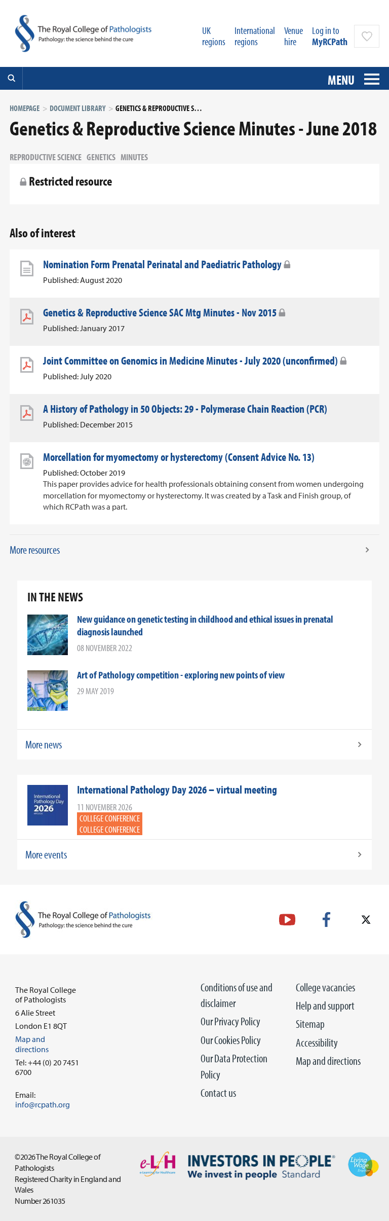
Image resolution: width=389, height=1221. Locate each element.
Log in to (329, 36)
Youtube (287, 919)
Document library (77, 108)
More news (43, 744)
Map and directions (328, 1061)
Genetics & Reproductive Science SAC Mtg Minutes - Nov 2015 (160, 312)
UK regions (213, 36)
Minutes (134, 157)
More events (46, 854)
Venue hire (293, 36)
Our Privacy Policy (230, 1021)
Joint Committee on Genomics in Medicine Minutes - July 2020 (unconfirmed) (190, 360)
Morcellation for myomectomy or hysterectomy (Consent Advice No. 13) (179, 457)
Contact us (218, 1093)
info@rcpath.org (42, 1104)
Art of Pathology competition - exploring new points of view (181, 674)
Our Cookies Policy (231, 1040)
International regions (255, 36)
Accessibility (317, 1042)
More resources (35, 550)
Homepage (25, 108)
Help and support (325, 1005)
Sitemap (310, 1024)
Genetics (101, 157)
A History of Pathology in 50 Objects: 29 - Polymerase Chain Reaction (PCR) (185, 409)
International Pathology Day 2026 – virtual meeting (177, 789)
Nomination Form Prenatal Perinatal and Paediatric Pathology (162, 264)
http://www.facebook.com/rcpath (326, 919)
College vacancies (325, 987)
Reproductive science (46, 157)
